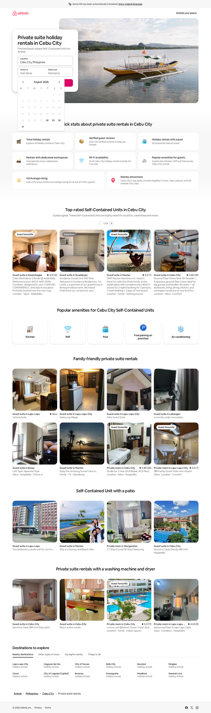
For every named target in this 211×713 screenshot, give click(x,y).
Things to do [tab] (94, 654)
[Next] (111, 223)
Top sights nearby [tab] (74, 654)
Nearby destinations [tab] (22, 654)
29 (53, 120)
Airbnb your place (186, 13)
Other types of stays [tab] (49, 654)
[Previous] (99, 223)
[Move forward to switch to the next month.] (59, 82)
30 (59, 120)
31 (23, 126)
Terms (48, 707)
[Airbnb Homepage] (20, 13)
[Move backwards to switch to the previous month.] (23, 82)
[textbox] (31, 73)
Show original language (130, 4)
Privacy (38, 707)
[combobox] (45, 62)
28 (47, 120)
